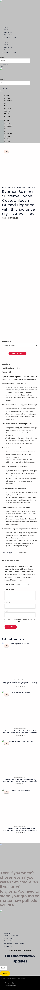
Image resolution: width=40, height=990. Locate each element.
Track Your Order (10, 37)
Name (7, 603)
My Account (8, 35)
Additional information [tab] (10, 368)
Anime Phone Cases (9, 187)
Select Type (6, 341)
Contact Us (8, 32)
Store (6, 30)
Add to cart (17, 353)
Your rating (10, 584)
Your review (10, 589)
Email (7, 611)
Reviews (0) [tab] (6, 372)
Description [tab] (6, 364)
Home (6, 27)
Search (2, 57)
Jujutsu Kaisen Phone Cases (26, 187)
